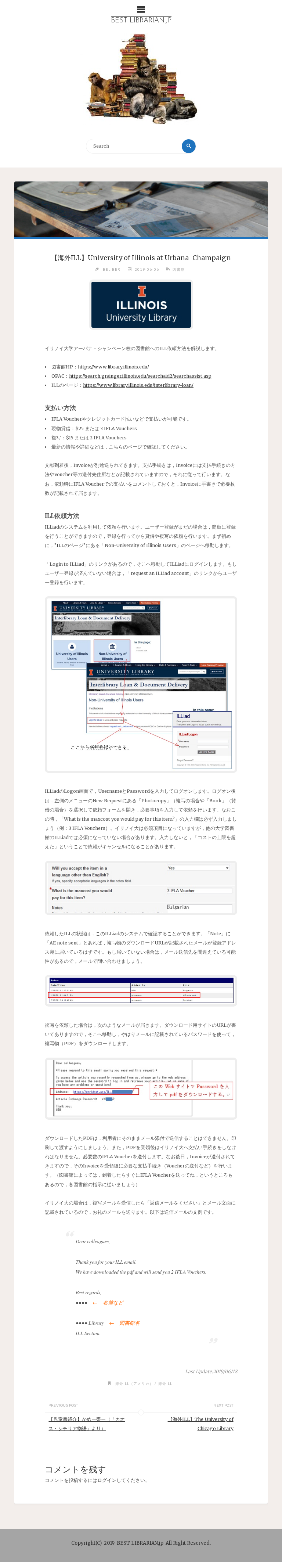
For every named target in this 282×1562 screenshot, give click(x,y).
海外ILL (165, 1383)
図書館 (179, 269)
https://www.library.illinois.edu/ (113, 367)
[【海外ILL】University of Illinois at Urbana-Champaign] (141, 209)
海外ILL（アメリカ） (134, 1383)
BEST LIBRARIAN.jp (141, 20)
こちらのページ (125, 447)
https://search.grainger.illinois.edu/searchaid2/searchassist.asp (140, 376)
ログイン (106, 1480)
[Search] (189, 146)
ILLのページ (70, 545)
